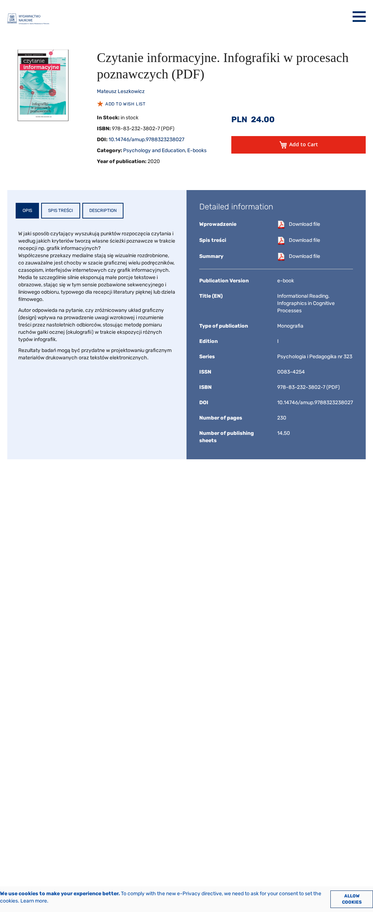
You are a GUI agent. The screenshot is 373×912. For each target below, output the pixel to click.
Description (103, 210)
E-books (197, 150)
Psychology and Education (154, 150)
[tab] (27, 211)
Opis (27, 210)
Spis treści (60, 210)
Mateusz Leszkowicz (121, 91)
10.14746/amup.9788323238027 (146, 139)
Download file (304, 224)
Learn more (33, 901)
